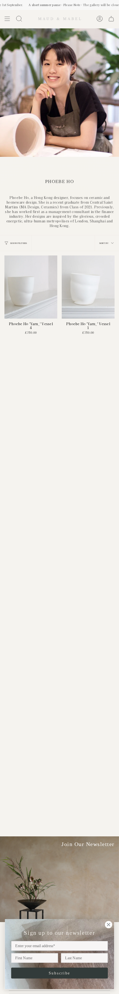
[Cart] (111, 18)
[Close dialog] (108, 924)
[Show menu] (7, 18)
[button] (19, 18)
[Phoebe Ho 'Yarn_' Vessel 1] (88, 287)
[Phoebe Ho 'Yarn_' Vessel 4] (30, 287)
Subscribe (59, 973)
